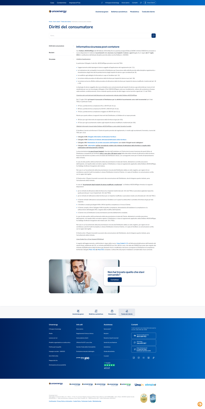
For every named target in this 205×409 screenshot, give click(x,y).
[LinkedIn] (148, 357)
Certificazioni (52, 401)
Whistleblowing (96, 401)
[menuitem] (52, 2)
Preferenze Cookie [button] (86, 401)
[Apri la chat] (199, 404)
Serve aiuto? (56, 21)
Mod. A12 (92, 250)
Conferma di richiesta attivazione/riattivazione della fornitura (107, 140)
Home (50, 21)
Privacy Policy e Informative (64, 401)
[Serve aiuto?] (141, 3)
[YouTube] (143, 357)
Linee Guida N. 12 (122, 243)
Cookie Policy (77, 401)
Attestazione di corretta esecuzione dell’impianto (102, 143)
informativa (91, 145)
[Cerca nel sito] (102, 3)
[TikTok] (153, 357)
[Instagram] (138, 357)
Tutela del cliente (66, 21)
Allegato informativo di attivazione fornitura (102, 137)
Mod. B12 (101, 250)
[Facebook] (133, 357)
